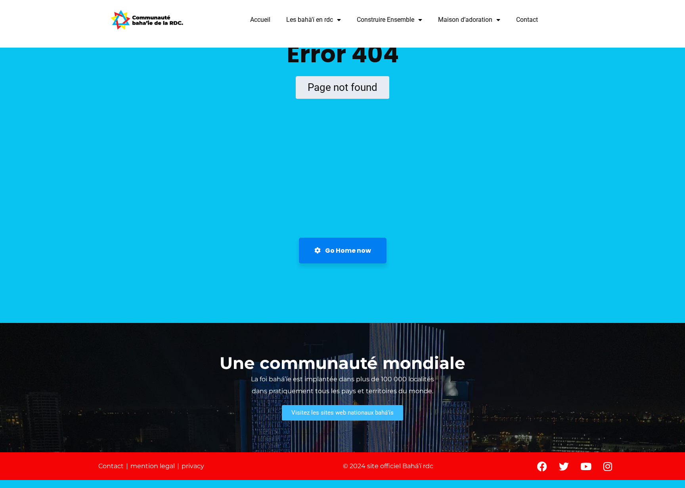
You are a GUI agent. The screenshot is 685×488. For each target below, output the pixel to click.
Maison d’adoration (465, 19)
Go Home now (347, 250)
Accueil (260, 19)
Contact (527, 19)
